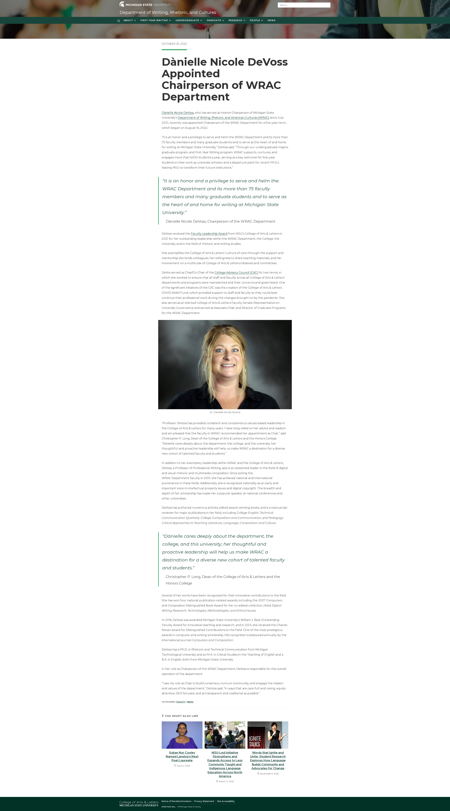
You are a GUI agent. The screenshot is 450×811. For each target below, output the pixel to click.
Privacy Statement (204, 801)
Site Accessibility (226, 801)
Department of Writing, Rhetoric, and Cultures (168, 12)
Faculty (180, 702)
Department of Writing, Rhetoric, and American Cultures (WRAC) (223, 117)
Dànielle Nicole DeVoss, (178, 112)
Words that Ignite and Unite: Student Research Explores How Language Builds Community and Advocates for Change (268, 760)
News (190, 702)
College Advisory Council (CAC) (236, 272)
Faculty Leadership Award (209, 233)
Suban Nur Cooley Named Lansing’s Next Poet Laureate (182, 756)
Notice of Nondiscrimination (176, 801)
